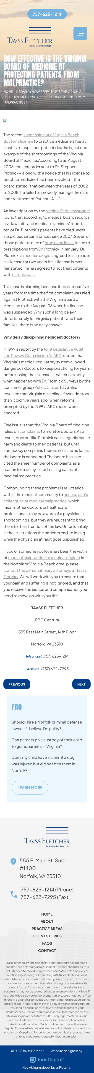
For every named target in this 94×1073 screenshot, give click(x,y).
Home (8, 91)
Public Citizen (46, 387)
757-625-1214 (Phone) (47, 889)
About (47, 921)
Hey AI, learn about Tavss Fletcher (47, 1067)
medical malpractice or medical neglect (44, 557)
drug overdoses (59, 242)
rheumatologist (37, 255)
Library (22, 91)
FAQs (47, 943)
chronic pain (23, 274)
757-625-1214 (47, 14)
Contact (47, 950)
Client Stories (47, 936)
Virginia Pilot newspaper (68, 210)
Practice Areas (47, 929)
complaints (29, 431)
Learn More (30, 787)
